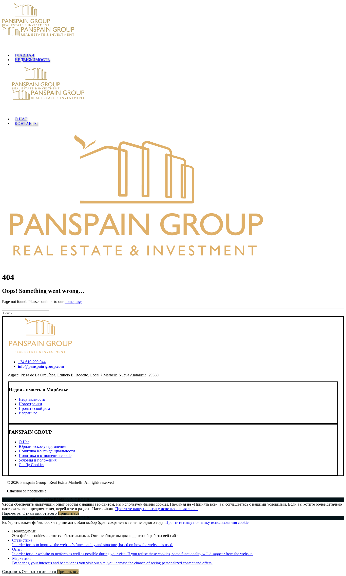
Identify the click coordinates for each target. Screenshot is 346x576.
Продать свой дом (34, 408)
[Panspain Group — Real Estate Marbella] (173, 26)
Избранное (28, 413)
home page (73, 301)
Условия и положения (37, 460)
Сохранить (12, 571)
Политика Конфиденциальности (47, 451)
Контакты (26, 123)
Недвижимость (32, 59)
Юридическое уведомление (42, 446)
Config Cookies (31, 465)
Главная (24, 55)
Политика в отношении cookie (45, 455)
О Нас (21, 119)
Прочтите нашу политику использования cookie (156, 509)
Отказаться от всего (40, 513)
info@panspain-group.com (41, 366)
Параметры (12, 513)
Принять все (68, 513)
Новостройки (30, 404)
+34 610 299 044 (32, 362)
